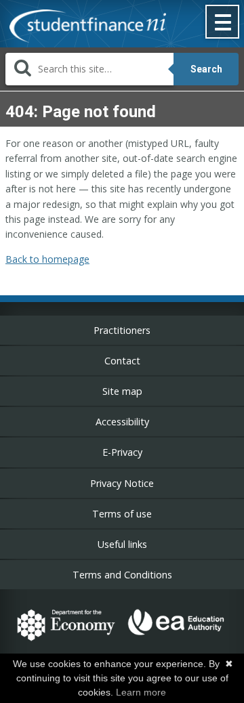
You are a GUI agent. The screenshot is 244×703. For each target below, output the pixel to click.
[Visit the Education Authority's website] (176, 642)
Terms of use (122, 513)
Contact (122, 360)
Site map (122, 391)
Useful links (122, 544)
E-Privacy (122, 452)
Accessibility (122, 421)
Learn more (141, 692)
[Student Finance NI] (83, 27)
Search (206, 69)
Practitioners (122, 330)
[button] (223, 23)
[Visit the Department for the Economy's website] (66, 642)
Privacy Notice (122, 483)
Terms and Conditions (122, 574)
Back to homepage (47, 259)
